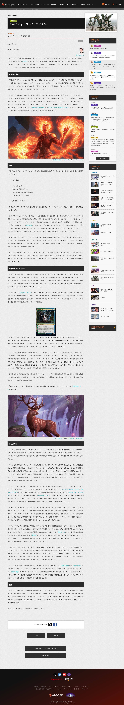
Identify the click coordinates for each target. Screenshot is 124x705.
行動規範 (43, 687)
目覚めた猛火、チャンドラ (61, 160)
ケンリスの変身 (57, 438)
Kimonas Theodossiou (76, 438)
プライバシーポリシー (54, 687)
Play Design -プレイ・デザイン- (19, 9)
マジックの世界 (34, 4)
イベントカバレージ (73, 4)
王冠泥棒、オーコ (25, 293)
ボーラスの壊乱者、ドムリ (70, 489)
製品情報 (54, 4)
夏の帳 (34, 535)
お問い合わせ (84, 689)
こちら (24, 61)
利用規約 (36, 687)
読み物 (83, 4)
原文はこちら (80, 55)
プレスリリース (68, 689)
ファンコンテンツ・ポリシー (82, 687)
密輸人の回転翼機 (38, 107)
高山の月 (29, 225)
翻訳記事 (81, 41)
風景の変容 (77, 565)
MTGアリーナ (91, 4)
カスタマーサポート (67, 687)
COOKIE (59, 689)
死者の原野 (65, 565)
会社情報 (76, 689)
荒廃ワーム (61, 532)
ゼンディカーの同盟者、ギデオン (59, 107)
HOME (3, 9)
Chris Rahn (79, 160)
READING (8, 9)
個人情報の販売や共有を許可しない (45, 689)
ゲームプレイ (45, 4)
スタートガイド (22, 4)
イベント (61, 4)
